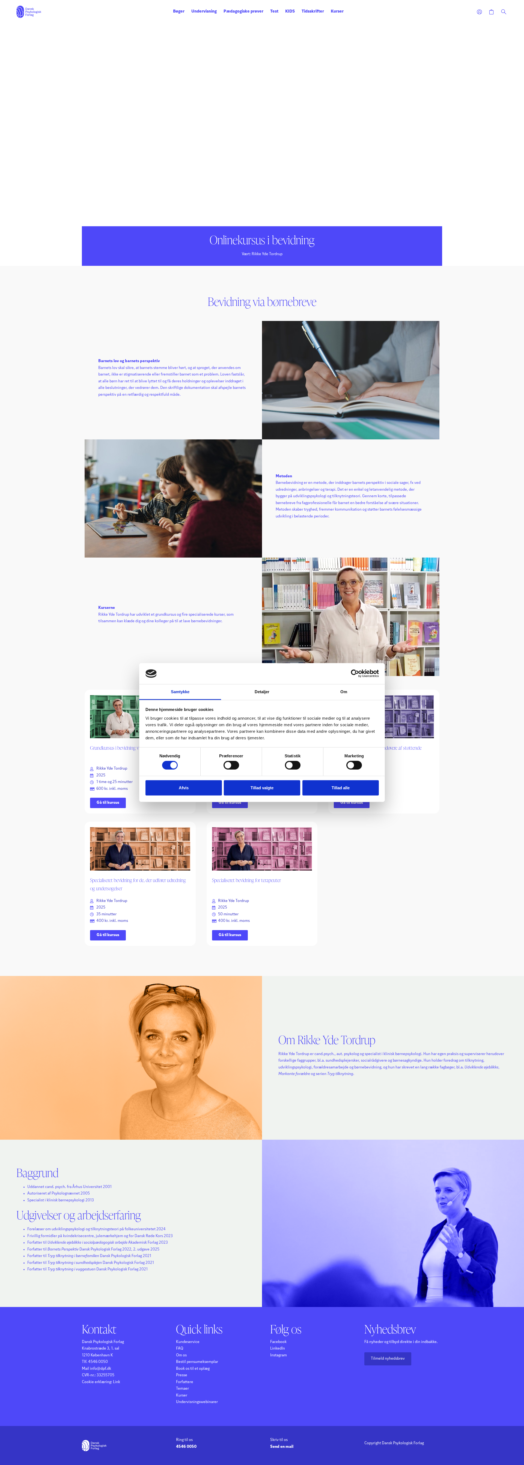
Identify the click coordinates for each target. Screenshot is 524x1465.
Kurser (337, 12)
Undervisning (204, 12)
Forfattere (184, 1382)
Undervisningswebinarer (197, 1402)
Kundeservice (188, 1342)
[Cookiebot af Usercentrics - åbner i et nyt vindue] (355, 673)
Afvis (184, 787)
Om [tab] (343, 691)
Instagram (278, 1355)
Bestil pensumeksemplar (197, 1362)
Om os (181, 1355)
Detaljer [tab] (262, 691)
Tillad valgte (262, 787)
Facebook (278, 1342)
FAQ (179, 1349)
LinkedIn (277, 1349)
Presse (181, 1375)
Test (274, 12)
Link (116, 1382)
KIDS (290, 12)
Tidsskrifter (313, 12)
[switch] (231, 765)
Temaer (182, 1389)
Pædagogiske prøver (243, 12)
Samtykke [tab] (180, 691)
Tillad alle (341, 787)
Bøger (178, 12)
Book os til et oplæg (193, 1369)
